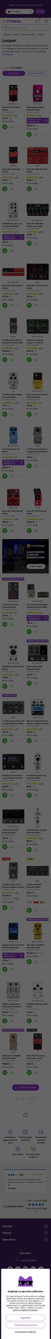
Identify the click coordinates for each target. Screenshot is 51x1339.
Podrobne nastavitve (25, 1325)
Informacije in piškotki (25, 1331)
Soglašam (25, 1318)
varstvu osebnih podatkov (25, 1310)
